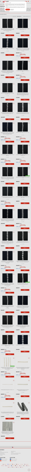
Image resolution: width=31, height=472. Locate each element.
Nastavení (12, 9)
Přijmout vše (7, 9)
